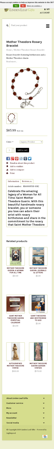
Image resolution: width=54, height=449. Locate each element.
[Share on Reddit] (21, 158)
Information (13, 181)
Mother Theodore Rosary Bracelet (29, 50)
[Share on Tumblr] (25, 158)
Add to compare (17, 170)
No (23, 6)
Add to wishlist (16, 166)
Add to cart (22, 150)
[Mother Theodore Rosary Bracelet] (26, 88)
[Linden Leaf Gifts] (19, 9)
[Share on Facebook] (8, 158)
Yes (16, 6)
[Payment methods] (45, 436)
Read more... (11, 61)
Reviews (27, 181)
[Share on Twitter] (29, 158)
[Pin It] (16, 158)
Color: (9, 142)
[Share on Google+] (12, 158)
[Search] (7, 25)
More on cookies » (34, 6)
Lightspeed (11, 433)
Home (9, 50)
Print (12, 173)
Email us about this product (22, 163)
